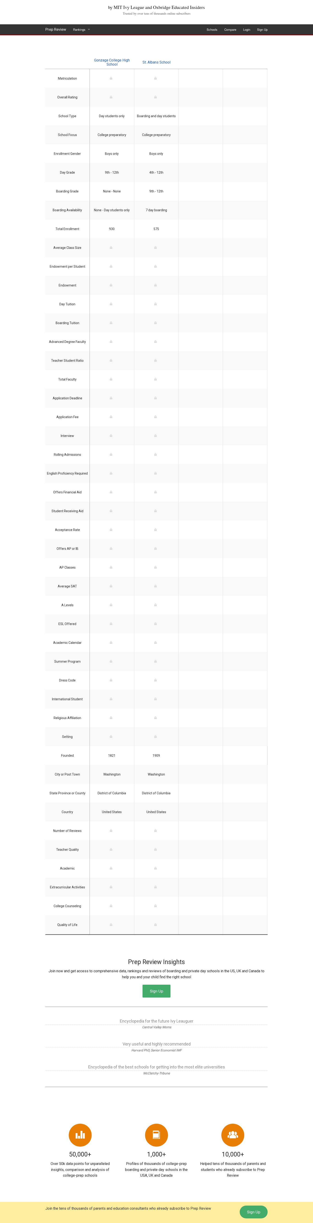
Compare (230, 29)
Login (246, 29)
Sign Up (262, 29)
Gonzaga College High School (112, 62)
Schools (212, 29)
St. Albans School (156, 62)
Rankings (79, 29)
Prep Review (55, 29)
